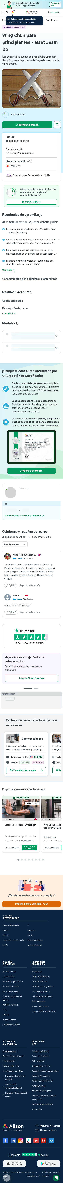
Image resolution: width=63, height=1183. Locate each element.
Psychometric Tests (11, 1066)
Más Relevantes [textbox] (11, 544)
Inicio (4, 20)
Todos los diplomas (39, 982)
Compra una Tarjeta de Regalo (44, 1011)
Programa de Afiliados (41, 1056)
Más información (12, 848)
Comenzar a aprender (29, 848)
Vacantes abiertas (10, 991)
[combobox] (15, 544)
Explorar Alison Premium (31, 678)
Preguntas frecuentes (50, 1126)
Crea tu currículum (10, 1051)
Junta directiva (9, 977)
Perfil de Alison (38, 1061)
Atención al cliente (48, 1130)
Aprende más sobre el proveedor (23, 515)
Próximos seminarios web (42, 1104)
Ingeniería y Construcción (13, 940)
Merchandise (37, 1109)
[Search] (5, 10)
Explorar (2, 12)
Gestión (6, 930)
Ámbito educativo (35, 945)
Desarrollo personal (11, 925)
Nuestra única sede (11, 986)
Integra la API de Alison (41, 1076)
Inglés (5, 945)
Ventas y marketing (36, 940)
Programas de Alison (11, 1025)
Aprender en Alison (10, 1005)
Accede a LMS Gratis (40, 1051)
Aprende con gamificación (42, 1081)
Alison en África (9, 1020)
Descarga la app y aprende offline (45, 1071)
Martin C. (18, 595)
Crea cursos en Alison (41, 1066)
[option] (31, 668)
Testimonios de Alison (41, 991)
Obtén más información (23, 770)
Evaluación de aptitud (14, 1071)
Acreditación (37, 972)
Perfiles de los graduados (42, 996)
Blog (5, 1010)
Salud (30, 935)
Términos (23, 1172)
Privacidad (15, 1172)
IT (28, 925)
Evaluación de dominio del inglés (16, 1094)
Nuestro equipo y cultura (13, 982)
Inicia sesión (53, 12)
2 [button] (36, 690)
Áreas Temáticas (39, 1001)
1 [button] (28, 690)
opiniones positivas (18, 140)
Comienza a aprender (27, 124)
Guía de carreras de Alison (13, 1056)
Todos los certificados (41, 977)
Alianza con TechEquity (41, 1091)
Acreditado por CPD (39, 175)
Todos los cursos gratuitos (42, 986)
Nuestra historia (9, 972)
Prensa (6, 1015)
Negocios (31, 930)
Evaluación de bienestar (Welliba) (15, 1078)
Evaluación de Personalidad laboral (13, 1086)
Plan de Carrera (9, 1061)
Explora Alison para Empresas (31, 904)
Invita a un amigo (39, 1086)
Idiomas (6, 935)
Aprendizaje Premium (40, 1006)
